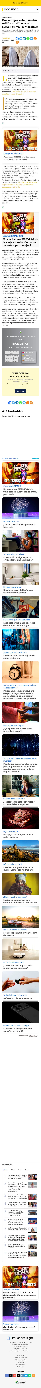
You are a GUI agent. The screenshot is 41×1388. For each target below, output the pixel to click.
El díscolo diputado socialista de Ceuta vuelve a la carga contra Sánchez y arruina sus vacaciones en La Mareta (17, 1254)
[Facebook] (17, 38)
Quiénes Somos (20, 1364)
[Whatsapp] (28, 38)
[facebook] (7, 1375)
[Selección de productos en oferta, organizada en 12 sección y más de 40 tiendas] (20, 332)
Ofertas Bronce (29, 361)
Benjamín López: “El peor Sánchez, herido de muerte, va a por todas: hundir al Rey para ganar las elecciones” (17, 1238)
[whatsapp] (29, 1375)
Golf (16, 358)
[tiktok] (18, 1375)
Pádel (8, 361)
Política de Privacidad (20, 1357)
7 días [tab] (13, 1170)
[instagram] (22, 1375)
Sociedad (11, 9)
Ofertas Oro (28, 355)
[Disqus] (20, 1068)
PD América (6, 38)
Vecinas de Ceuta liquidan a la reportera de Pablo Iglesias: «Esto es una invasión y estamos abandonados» (17, 1221)
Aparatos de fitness (12, 356)
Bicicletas (9, 358)
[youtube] (14, 1375)
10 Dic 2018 (5, 40)
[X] (11, 1375)
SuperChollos (28, 352)
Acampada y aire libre (12, 352)
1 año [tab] (26, 1170)
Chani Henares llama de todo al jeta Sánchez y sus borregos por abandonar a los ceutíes (17, 1204)
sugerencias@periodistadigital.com (20, 1351)
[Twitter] (20, 38)
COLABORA (20, 391)
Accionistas (20, 1367)
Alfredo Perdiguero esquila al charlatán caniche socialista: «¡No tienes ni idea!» (17, 1176)
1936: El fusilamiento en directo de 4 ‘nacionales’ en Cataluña (16, 1246)
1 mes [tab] (20, 1170)
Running (14, 361)
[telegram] (26, 1375)
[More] (17, 42)
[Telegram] (31, 38)
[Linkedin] (24, 38)
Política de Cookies (20, 1360)
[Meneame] (35, 38)
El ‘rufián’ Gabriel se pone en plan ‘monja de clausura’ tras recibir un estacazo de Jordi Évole (19, 185)
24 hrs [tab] (6, 1170)
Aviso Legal (20, 1355)
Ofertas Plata (28, 358)
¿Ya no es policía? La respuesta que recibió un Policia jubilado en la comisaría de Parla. (16, 1212)
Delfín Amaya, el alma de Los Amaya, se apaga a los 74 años (17, 1229)
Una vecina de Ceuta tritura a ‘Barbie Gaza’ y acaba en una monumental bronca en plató (17, 1196)
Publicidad (20, 1362)
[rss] (33, 1375)
